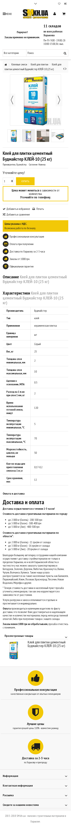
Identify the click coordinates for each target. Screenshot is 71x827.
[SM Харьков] (35, 14)
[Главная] (6, 64)
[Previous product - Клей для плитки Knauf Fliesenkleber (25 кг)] (63, 68)
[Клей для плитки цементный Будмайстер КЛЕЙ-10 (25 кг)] (14, 136)
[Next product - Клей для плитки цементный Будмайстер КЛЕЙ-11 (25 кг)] (65, 68)
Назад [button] (12, 100)
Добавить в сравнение (18, 214)
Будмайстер (40, 310)
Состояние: (33, 164)
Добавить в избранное (18, 209)
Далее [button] (59, 100)
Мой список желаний (59, 4)
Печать (40, 209)
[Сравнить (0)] (65, 4)
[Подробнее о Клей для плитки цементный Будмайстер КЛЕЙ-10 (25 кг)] (15, 650)
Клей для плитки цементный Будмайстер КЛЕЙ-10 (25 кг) (47, 644)
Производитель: (9, 164)
